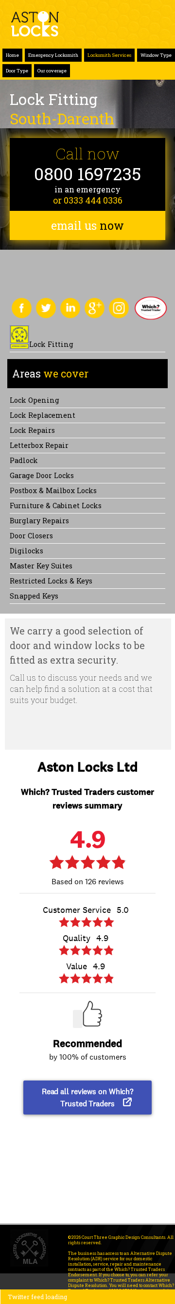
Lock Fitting (51, 344)
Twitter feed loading (37, 1297)
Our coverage (52, 71)
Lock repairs (32, 430)
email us (87, 225)
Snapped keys (34, 596)
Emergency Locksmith (53, 55)
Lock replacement (42, 415)
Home (12, 55)
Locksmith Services (109, 55)
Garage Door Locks (42, 475)
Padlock (24, 460)
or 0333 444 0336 (87, 200)
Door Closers (31, 535)
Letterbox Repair (39, 445)
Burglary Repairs (39, 520)
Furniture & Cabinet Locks (56, 505)
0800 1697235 (87, 173)
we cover (50, 373)
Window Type (156, 55)
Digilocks (26, 550)
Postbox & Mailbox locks (53, 490)
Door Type (17, 71)
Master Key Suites (41, 565)
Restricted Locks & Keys (51, 580)
